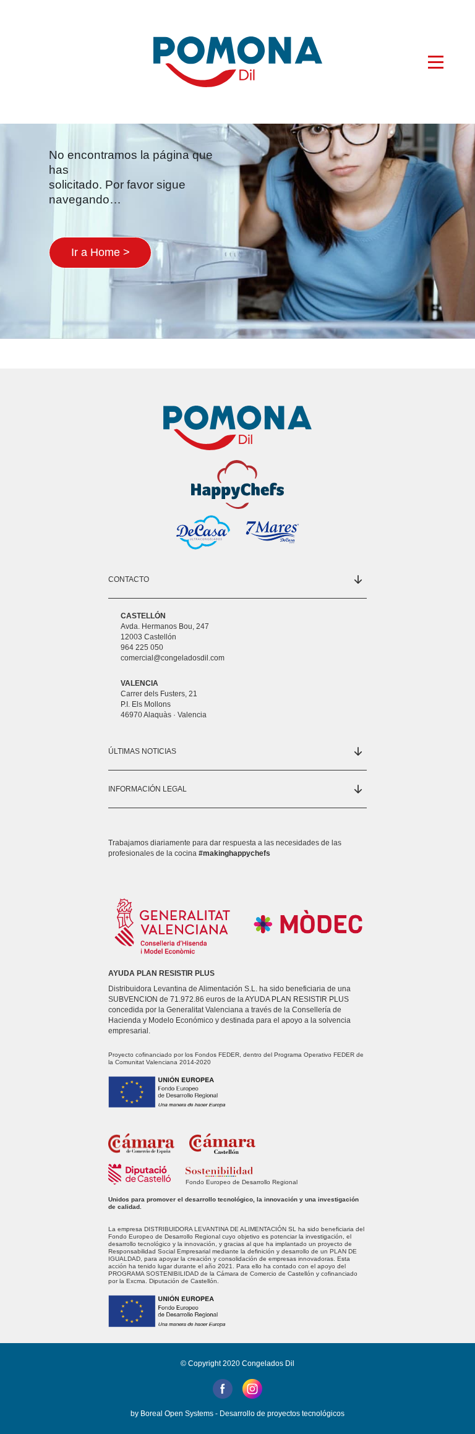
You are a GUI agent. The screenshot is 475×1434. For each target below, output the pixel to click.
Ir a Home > (100, 252)
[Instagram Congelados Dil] (252, 1388)
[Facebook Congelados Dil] (223, 1388)
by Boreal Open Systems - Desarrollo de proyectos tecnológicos (237, 1413)
